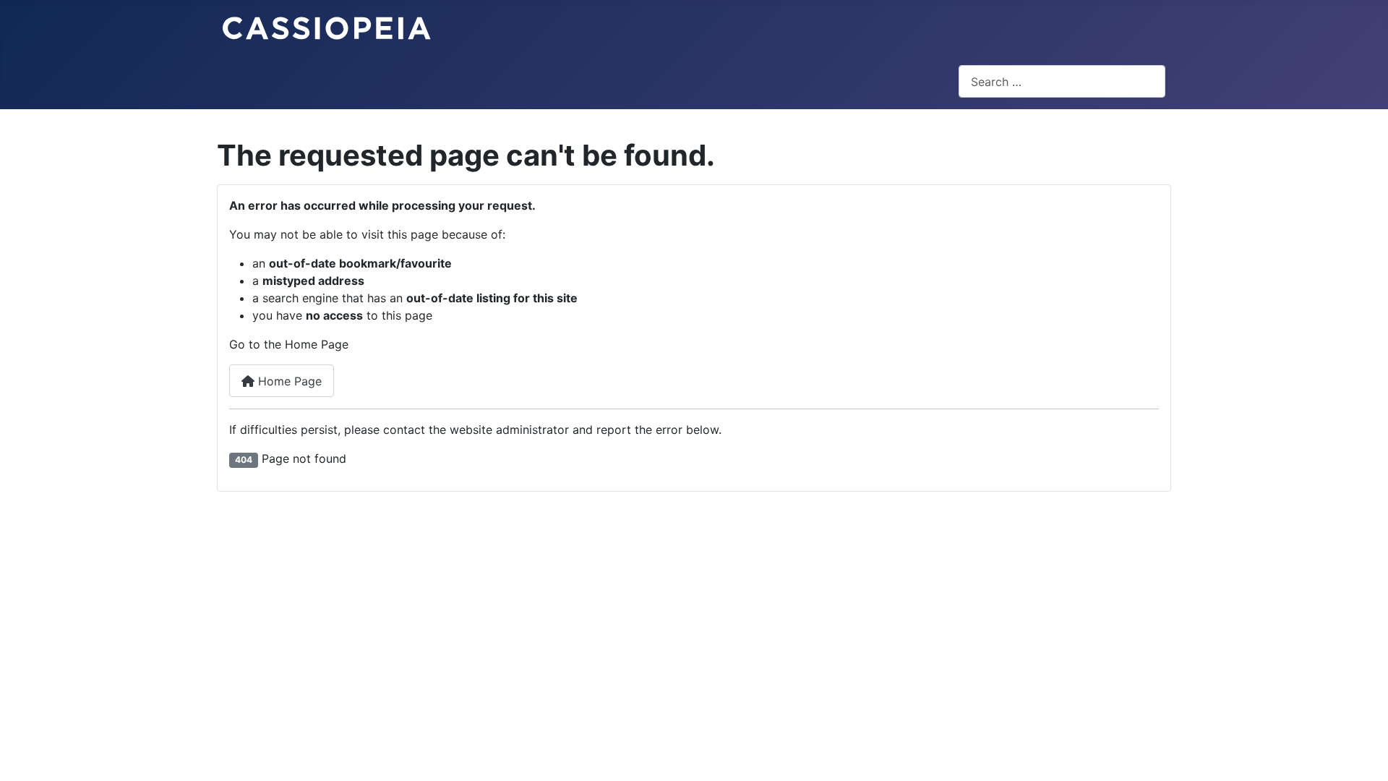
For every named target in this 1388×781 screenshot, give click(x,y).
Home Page (288, 381)
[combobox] (1062, 81)
